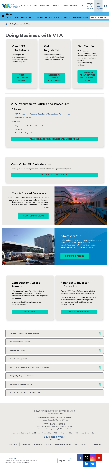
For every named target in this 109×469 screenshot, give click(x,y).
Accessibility (82, 444)
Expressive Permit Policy (21, 384)
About (56, 6)
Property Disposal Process (22, 376)
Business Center (42, 444)
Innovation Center (18, 350)
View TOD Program (33, 216)
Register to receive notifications (54, 78)
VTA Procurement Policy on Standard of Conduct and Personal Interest (44, 114)
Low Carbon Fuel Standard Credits (25, 393)
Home (6, 24)
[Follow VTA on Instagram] (93, 457)
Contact (13, 444)
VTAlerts (26, 6)
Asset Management (18, 359)
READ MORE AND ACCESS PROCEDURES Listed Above (54, 139)
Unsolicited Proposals (24, 133)
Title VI (97, 444)
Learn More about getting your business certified (87, 76)
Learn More (30, 312)
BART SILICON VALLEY (73, 6)
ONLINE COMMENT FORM (54, 437)
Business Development (20, 342)
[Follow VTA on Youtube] (99, 457)
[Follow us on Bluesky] (93, 464)
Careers (26, 444)
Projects (44, 6)
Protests (18, 129)
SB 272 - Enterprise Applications (24, 333)
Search (106, 6)
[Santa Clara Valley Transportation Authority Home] (11, 6)
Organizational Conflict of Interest (29, 126)
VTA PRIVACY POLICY (11, 458)
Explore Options (74, 256)
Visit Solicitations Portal (21, 78)
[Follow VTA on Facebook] (80, 457)
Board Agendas (63, 444)
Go (35, 6)
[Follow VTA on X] (86, 457)
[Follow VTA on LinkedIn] (86, 464)
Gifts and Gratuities (23, 117)
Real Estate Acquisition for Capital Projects (29, 367)
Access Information (79, 312)
